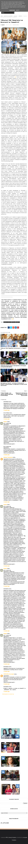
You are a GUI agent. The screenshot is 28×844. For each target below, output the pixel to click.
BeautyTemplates (12, 837)
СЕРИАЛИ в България (9, 674)
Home (2, 16)
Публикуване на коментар (8, 694)
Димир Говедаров (8, 457)
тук (15, 77)
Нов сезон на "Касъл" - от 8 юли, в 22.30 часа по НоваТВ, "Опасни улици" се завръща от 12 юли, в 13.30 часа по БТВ (14, 384)
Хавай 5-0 (20, 16)
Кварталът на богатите (8, 16)
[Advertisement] (14, 711)
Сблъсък (15, 16)
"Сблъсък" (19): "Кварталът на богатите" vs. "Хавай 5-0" (14, 349)
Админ (5, 421)
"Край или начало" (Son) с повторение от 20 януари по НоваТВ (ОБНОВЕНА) (13, 366)
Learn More (12, 10)
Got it (17, 10)
